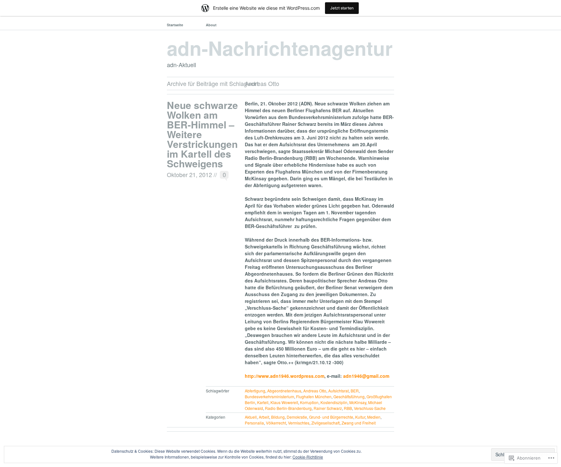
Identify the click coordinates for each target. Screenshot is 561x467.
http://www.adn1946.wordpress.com (284, 376)
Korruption (309, 402)
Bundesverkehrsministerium (269, 396)
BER (355, 390)
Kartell (262, 402)
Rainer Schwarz (328, 408)
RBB (348, 408)
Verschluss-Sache (370, 408)
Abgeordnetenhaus (284, 390)
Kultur (360, 417)
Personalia (254, 422)
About (211, 24)
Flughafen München (313, 396)
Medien (373, 417)
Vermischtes (298, 422)
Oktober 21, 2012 (189, 174)
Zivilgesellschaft (325, 422)
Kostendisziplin (333, 402)
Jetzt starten (342, 8)
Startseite (175, 24)
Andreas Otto (314, 390)
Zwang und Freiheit (359, 422)
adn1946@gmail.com (366, 376)
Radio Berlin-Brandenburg (288, 408)
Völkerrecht (276, 422)
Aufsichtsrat (338, 390)
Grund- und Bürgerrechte (331, 417)
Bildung (278, 417)
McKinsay (357, 402)
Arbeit (264, 417)
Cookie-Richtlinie (308, 457)
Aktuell (251, 417)
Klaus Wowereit (284, 402)
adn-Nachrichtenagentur (280, 48)
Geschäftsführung (349, 396)
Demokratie (297, 417)
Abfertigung (255, 390)
